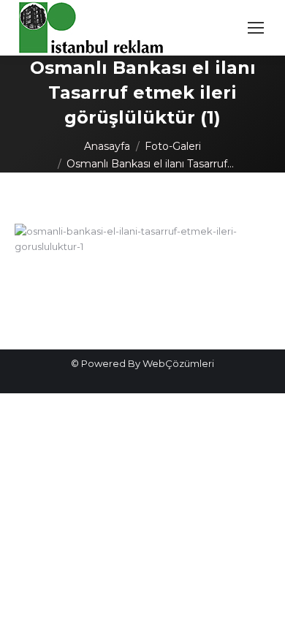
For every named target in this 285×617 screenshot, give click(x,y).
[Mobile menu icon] (255, 27)
